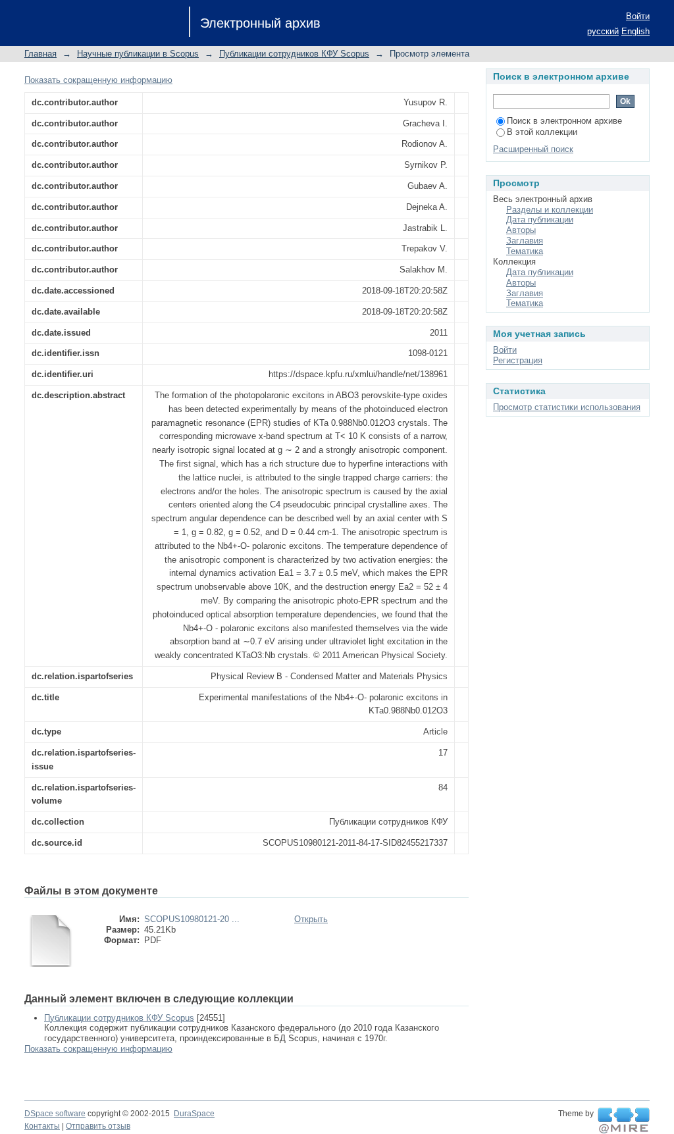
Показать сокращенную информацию (98, 80)
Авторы (521, 230)
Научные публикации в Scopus (138, 54)
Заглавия (524, 240)
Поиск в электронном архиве (564, 121)
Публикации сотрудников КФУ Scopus (294, 54)
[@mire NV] (624, 1120)
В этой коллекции (542, 132)
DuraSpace (194, 1113)
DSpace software (55, 1113)
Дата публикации (539, 219)
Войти (638, 16)
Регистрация (517, 360)
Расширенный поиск (533, 149)
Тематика (524, 251)
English (635, 31)
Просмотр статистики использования (566, 407)
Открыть (311, 919)
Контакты (42, 1126)
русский (603, 31)
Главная (40, 54)
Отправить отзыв (98, 1126)
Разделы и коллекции (549, 210)
